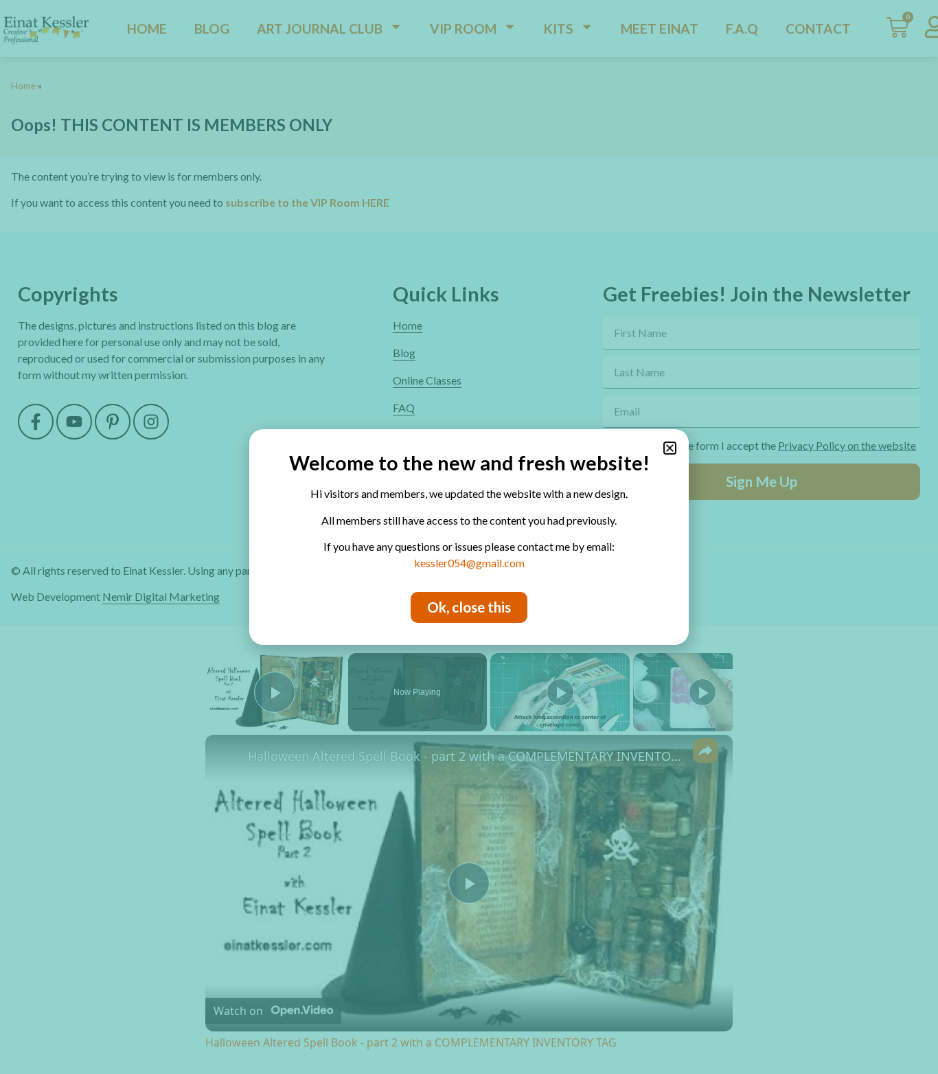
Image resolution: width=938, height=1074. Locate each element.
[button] (670, 448)
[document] (469, 537)
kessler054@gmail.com (469, 562)
